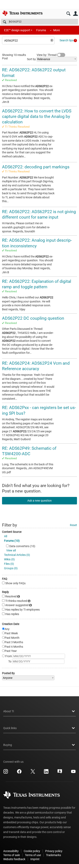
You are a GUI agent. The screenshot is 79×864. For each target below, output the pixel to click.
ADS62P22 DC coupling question (33, 318)
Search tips (67, 40)
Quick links (10, 728)
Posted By (8, 673)
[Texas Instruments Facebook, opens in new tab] (19, 772)
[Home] (22, 13)
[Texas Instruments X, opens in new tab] (32, 772)
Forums (41, 30)
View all (11, 550)
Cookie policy (32, 851)
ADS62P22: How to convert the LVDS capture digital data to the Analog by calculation (36, 117)
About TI (8, 711)
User (75, 13)
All (5, 536)
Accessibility (11, 851)
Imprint (35, 859)
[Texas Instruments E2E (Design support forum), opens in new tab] (59, 772)
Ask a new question (39, 500)
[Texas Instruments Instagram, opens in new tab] (5, 772)
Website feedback (14, 859)
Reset (73, 525)
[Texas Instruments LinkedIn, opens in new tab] (46, 772)
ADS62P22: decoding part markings (35, 166)
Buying (7, 745)
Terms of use (33, 855)
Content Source (11, 531)
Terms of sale (11, 855)
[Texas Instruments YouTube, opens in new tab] (73, 772)
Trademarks (53, 855)
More (56, 30)
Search (68, 13)
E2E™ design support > (18, 30)
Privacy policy (53, 851)
